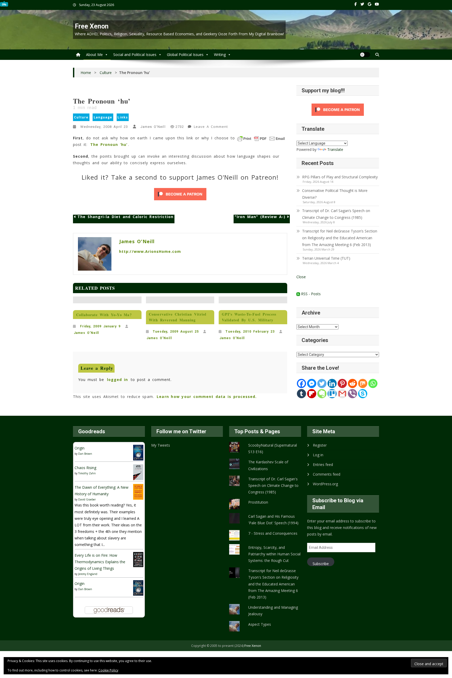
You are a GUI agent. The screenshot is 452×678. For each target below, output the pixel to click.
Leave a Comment (211, 127)
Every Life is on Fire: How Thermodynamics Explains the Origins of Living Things (100, 562)
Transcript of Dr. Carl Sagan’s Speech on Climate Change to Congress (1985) (336, 214)
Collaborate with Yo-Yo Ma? (104, 314)
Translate (335, 149)
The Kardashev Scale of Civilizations (268, 465)
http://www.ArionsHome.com (150, 251)
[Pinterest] (342, 383)
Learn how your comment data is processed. (207, 396)
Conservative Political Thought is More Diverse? (335, 194)
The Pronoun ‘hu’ (108, 144)
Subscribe (321, 563)
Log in (318, 454)
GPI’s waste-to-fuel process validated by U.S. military (249, 317)
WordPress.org (325, 483)
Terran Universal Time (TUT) (326, 258)
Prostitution (258, 502)
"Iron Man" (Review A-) (260, 217)
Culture (81, 117)
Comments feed (326, 474)
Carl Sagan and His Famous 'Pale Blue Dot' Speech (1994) (273, 519)
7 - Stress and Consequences (272, 533)
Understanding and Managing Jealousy (273, 610)
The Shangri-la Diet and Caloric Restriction (125, 217)
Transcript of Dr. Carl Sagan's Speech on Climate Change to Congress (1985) (273, 485)
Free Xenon (92, 26)
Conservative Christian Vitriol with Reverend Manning (177, 317)
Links (122, 117)
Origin (79, 448)
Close (301, 276)
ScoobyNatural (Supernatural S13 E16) (272, 448)
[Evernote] (321, 393)
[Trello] (332, 393)
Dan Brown (85, 453)
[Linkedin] (332, 383)
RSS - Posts (310, 293)
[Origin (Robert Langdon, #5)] (138, 452)
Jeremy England (87, 574)
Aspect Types (259, 624)
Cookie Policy (108, 670)
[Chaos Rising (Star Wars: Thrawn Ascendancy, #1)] (138, 471)
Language (103, 117)
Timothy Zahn (87, 473)
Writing (220, 54)
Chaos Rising (85, 467)
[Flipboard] (311, 393)
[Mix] (362, 383)
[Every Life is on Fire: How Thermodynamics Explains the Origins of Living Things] (138, 559)
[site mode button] (365, 54)
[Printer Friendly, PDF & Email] (261, 139)
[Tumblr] (301, 393)
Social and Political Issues (134, 54)
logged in (117, 379)
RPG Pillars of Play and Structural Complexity (340, 176)
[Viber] (352, 393)
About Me (94, 54)
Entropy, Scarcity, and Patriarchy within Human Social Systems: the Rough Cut (274, 554)
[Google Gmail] (342, 393)
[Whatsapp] (372, 383)
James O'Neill (152, 127)
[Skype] (362, 393)
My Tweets (160, 445)
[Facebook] (301, 383)
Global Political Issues (185, 54)
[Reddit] (352, 383)
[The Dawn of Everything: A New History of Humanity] (138, 491)
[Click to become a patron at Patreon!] (180, 194)
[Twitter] (321, 383)
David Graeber (87, 499)
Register (320, 445)
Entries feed (323, 464)
